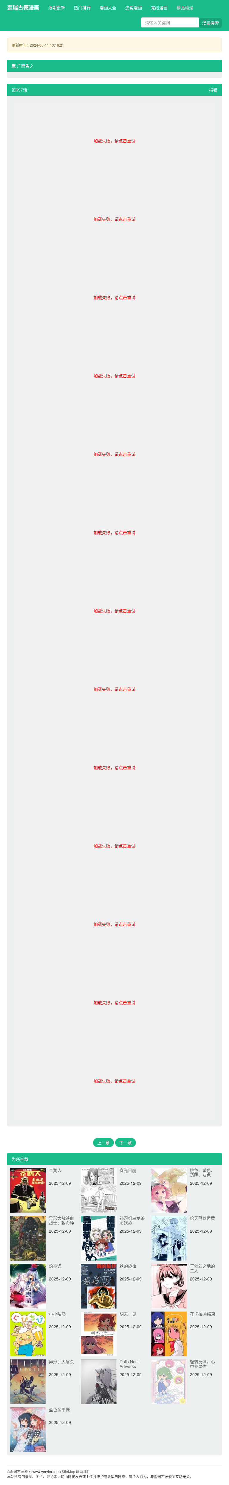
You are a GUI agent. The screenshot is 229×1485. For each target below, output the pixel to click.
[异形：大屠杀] (28, 1381)
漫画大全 (108, 7)
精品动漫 (185, 7)
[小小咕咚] (28, 1333)
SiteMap (68, 1471)
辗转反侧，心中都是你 (202, 1364)
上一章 (103, 1143)
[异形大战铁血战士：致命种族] (28, 1238)
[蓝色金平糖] (28, 1429)
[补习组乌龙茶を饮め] (99, 1238)
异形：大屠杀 (61, 1361)
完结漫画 (159, 7)
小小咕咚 (57, 1314)
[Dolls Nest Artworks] (99, 1381)
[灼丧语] (28, 1286)
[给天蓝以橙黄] (169, 1238)
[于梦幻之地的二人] (169, 1286)
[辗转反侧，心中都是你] (169, 1381)
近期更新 (56, 7)
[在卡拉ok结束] (169, 1333)
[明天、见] (99, 1333)
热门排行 (82, 7)
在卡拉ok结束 (202, 1314)
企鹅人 (55, 1170)
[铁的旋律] (99, 1286)
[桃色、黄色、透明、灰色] (169, 1190)
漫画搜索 (210, 23)
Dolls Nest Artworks (129, 1364)
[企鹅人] (28, 1190)
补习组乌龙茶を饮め (132, 1220)
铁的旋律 (128, 1266)
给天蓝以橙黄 (202, 1218)
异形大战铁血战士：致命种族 (61, 1222)
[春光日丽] (99, 1190)
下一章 (125, 1143)
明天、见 (128, 1314)
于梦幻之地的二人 (202, 1268)
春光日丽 (128, 1170)
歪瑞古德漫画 (23, 7)
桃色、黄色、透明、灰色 (202, 1172)
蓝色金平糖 (59, 1409)
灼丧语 (55, 1266)
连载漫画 (133, 7)
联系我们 (83, 1471)
